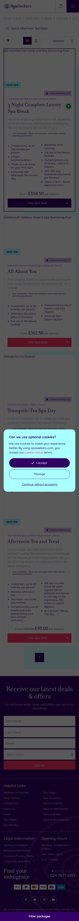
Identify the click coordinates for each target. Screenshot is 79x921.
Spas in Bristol (52, 814)
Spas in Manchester (55, 809)
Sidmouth (62, 18)
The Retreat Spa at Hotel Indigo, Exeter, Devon (34, 535)
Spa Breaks (11, 825)
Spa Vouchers (52, 798)
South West (33, 18)
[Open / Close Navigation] (73, 6)
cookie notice (34, 452)
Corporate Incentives (17, 861)
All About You (22, 271)
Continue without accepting (39, 484)
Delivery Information (17, 850)
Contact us (10, 803)
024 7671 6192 (62, 873)
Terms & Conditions (16, 845)
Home (7, 18)
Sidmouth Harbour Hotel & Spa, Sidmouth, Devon (35, 265)
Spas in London (53, 803)
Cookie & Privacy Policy (19, 856)
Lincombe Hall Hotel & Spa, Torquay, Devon (32, 98)
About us (9, 809)
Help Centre (11, 798)
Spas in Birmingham (56, 819)
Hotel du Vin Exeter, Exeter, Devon (26, 404)
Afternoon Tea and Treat (33, 541)
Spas (18, 18)
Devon (48, 18)
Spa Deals (10, 819)
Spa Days (49, 792)
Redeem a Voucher (16, 792)
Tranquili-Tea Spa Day (32, 410)
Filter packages (39, 916)
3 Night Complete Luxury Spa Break (34, 108)
